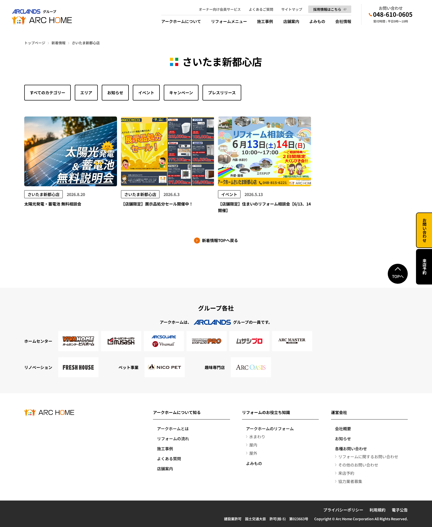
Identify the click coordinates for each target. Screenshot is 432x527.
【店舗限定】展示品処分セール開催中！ (157, 204)
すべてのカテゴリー (47, 93)
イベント (146, 93)
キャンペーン (181, 93)
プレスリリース (222, 93)
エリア (86, 93)
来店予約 (425, 267)
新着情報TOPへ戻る (220, 240)
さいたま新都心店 (44, 194)
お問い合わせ (425, 230)
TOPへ (398, 276)
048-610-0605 (392, 14)
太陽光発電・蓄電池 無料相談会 (52, 204)
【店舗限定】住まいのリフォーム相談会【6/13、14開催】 (264, 207)
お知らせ (115, 93)
